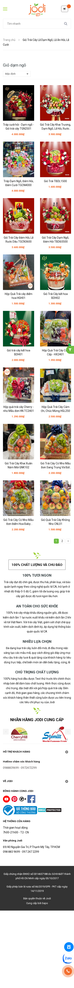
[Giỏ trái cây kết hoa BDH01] (18, 328)
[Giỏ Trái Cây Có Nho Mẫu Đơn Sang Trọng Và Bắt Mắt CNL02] (55, 441)
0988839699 (11, 767)
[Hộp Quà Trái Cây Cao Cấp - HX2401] (55, 328)
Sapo (45, 903)
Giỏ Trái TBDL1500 (55, 181)
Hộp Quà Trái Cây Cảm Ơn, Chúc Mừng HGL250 (55, 408)
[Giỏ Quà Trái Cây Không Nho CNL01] (55, 498)
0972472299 (29, 767)
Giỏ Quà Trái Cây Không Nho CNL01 (55, 521)
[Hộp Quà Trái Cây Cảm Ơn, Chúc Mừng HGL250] (55, 385)
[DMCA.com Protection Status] (50, 809)
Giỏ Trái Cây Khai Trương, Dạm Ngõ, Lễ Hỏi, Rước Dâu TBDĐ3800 (55, 127)
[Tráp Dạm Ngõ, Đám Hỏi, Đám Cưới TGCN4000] (18, 159)
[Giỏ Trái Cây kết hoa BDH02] (55, 272)
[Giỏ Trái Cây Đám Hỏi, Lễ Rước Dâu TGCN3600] (18, 216)
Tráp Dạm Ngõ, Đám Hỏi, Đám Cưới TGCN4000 (19, 183)
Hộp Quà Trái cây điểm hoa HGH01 (18, 295)
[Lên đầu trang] (37, 975)
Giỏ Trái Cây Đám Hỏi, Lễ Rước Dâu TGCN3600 (18, 239)
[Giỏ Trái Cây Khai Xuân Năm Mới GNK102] (18, 441)
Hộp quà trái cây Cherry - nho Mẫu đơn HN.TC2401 (18, 408)
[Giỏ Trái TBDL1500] (55, 159)
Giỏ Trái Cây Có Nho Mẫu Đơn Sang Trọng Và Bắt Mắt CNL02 (55, 465)
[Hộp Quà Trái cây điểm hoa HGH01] (18, 272)
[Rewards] (69, 947)
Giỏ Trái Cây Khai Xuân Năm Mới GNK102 (18, 465)
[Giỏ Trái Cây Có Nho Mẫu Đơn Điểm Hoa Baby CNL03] (18, 498)
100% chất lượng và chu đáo (37, 565)
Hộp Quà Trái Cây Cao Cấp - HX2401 (55, 352)
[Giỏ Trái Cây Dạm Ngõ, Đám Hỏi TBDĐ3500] (55, 216)
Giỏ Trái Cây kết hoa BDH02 (55, 295)
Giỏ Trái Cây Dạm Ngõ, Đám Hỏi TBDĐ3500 (55, 239)
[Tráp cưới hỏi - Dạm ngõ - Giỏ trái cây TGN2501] (18, 103)
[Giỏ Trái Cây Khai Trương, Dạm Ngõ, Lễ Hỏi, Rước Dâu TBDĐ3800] (55, 103)
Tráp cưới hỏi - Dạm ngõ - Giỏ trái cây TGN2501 (18, 126)
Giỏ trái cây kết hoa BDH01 (18, 352)
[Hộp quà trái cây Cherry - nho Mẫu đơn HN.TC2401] (18, 385)
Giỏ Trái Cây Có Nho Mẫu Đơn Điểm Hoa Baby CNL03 (18, 522)
